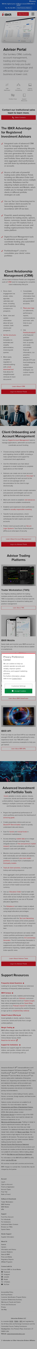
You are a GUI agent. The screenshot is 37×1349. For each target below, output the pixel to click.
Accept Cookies (20, 691)
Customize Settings (18, 686)
